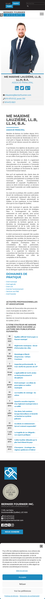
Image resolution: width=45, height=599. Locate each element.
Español (16, 3)
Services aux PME (12, 291)
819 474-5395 (8, 518)
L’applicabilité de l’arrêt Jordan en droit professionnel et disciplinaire (25, 375)
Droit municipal (11, 282)
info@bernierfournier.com (13, 520)
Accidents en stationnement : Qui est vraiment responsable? (25, 425)
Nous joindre (12, 532)
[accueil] (12, 16)
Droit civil (9, 287)
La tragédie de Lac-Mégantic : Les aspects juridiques (25, 434)
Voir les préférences (22, 591)
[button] (41, 546)
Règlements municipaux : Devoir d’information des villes (25, 347)
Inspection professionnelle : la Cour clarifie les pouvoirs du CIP (26, 365)
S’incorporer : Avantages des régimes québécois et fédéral (24, 449)
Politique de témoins (11, 596)
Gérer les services (22, 571)
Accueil (8, 3)
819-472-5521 (10, 102)
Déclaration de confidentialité (29, 596)
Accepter (22, 577)
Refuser (22, 584)
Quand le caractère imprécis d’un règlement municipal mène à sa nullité (26, 404)
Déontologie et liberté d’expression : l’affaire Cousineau (22, 356)
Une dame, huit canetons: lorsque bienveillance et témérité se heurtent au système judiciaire (26, 415)
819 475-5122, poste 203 (15, 99)
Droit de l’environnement (14, 289)
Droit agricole (11, 284)
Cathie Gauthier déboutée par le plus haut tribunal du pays (25, 441)
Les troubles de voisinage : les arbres (25, 394)
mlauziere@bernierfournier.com (18, 95)
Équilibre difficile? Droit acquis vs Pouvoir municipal (26, 338)
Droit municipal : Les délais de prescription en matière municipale (25, 385)
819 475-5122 (8, 516)
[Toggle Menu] (42, 14)
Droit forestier (11, 294)
